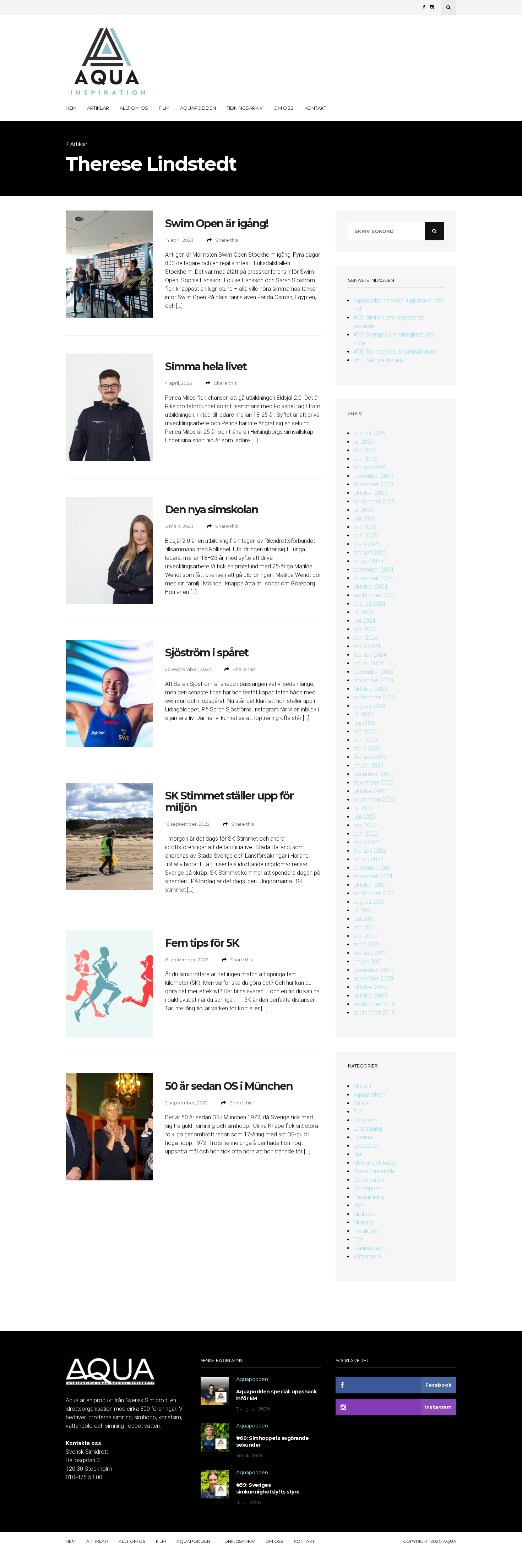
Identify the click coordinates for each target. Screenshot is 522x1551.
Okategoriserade (374, 1171)
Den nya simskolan (211, 509)
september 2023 (374, 697)
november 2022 (373, 782)
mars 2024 (366, 646)
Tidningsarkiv (245, 108)
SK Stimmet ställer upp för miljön (229, 801)
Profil (359, 1205)
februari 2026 (369, 467)
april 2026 (365, 458)
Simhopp (364, 1214)
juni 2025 (364, 518)
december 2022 (373, 774)
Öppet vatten (369, 1179)
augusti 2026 (369, 433)
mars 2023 (366, 748)
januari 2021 (368, 961)
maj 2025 (365, 527)
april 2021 (365, 936)
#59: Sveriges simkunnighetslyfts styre (268, 1488)
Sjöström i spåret (206, 653)
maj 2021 (365, 927)
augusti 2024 (369, 603)
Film (164, 108)
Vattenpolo (367, 1256)
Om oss (283, 108)
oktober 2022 (370, 791)
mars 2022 (366, 842)
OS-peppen (367, 1188)
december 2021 (373, 867)
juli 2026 (363, 441)
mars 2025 (366, 544)
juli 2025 (363, 510)
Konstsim (365, 1120)
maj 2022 (365, 825)
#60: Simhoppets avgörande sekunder (272, 1441)
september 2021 (374, 893)
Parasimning (368, 1197)
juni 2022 (364, 816)
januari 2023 (368, 765)
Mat (358, 1154)
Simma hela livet (205, 366)
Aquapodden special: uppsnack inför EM (276, 1395)
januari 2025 (368, 561)
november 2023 (373, 680)
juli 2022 (363, 808)
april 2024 (365, 637)
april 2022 (365, 833)
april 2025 (365, 535)
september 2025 (374, 501)
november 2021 (373, 876)
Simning (363, 1222)
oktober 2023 (370, 689)
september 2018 (374, 1012)
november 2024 (373, 578)
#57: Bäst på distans (378, 360)
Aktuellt (362, 1086)
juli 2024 (363, 612)
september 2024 (374, 595)
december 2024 (373, 569)
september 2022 (374, 799)
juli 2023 (363, 714)
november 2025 (373, 484)
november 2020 (373, 978)
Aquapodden (198, 108)
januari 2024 (368, 663)
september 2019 (374, 1004)
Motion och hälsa (374, 1162)
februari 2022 (369, 850)
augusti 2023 (369, 706)
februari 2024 (369, 654)
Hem (71, 108)
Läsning (362, 1137)
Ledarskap (366, 1145)
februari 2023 (369, 757)
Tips (358, 1239)
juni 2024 (364, 620)
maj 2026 (365, 450)
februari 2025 (369, 552)
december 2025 (373, 476)
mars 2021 (366, 944)
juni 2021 (364, 919)
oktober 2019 (370, 995)
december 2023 (373, 671)
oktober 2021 (370, 884)
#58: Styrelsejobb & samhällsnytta (395, 351)
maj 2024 (365, 629)
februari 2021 (369, 953)
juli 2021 (363, 910)
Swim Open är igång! (216, 223)
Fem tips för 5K (202, 943)
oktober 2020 (370, 987)
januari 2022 (368, 859)
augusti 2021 (369, 902)
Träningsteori (369, 1248)
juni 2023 (364, 723)
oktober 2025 (370, 493)
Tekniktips (365, 1231)
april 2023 (365, 740)
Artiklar (98, 108)
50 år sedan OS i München (229, 1086)
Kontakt (315, 108)
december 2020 (373, 970)
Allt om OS (134, 108)
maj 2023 (365, 731)
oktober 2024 (370, 586)
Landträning (367, 1128)
